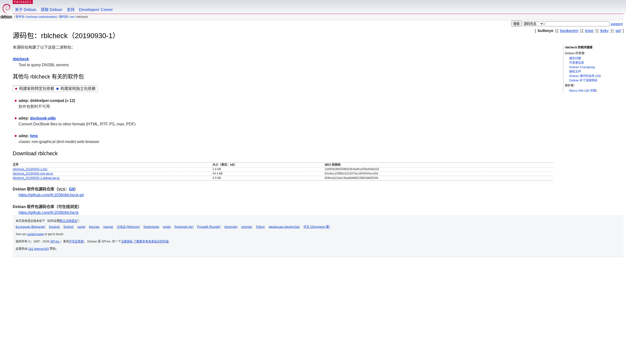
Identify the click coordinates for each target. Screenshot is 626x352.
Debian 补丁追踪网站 (583, 80)
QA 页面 (590, 90)
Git (598, 76)
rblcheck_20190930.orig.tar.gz (33, 173)
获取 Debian (51, 10)
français (94, 227)
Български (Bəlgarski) (30, 227)
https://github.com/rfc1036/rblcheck (48, 212)
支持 (71, 10)
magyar (108, 227)
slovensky (230, 227)
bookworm (569, 31)
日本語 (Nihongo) (128, 227)
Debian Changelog (582, 67)
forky (604, 31)
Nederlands (151, 227)
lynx (34, 136)
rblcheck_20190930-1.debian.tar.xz (36, 178)
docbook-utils (43, 118)
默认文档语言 (68, 221)
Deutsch (54, 227)
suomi (81, 227)
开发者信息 (576, 63)
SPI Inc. (55, 241)
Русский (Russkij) (209, 227)
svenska (246, 227)
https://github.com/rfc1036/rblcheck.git (51, 195)
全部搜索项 (617, 24)
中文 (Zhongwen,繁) (316, 227)
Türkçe (260, 227)
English (69, 227)
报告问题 (575, 58)
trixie (589, 31)
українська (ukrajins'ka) (284, 227)
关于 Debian (25, 10)
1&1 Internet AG (38, 249)
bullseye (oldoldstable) (42, 17)
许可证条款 (76, 241)
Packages (23, 2)
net (72, 17)
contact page (35, 234)
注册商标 (127, 241)
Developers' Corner (96, 10)
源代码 (63, 17)
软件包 (20, 17)
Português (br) (183, 227)
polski (167, 227)
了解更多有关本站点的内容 (151, 241)
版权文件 (575, 71)
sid (618, 31)
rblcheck (21, 59)
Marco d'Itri (576, 90)
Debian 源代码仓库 (581, 76)
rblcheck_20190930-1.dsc (30, 169)
